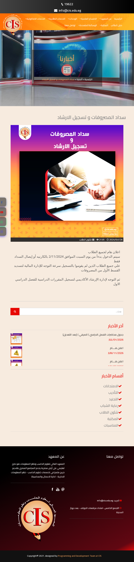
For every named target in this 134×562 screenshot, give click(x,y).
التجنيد (113, 399)
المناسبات (111, 425)
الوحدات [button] (73, 19)
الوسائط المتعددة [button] (88, 25)
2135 (101, 239)
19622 (68, 4)
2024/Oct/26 (116, 239)
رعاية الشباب (109, 405)
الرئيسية (118, 19)
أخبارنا (79, 79)
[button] (74, 337)
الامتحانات (110, 386)
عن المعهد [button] (106, 19)
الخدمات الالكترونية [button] (36, 19)
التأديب (113, 392)
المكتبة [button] (104, 25)
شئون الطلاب (108, 412)
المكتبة (112, 419)
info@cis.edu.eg (69, 10)
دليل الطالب (116, 25)
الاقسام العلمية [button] (89, 19)
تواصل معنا (69, 25)
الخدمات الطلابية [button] (57, 19)
